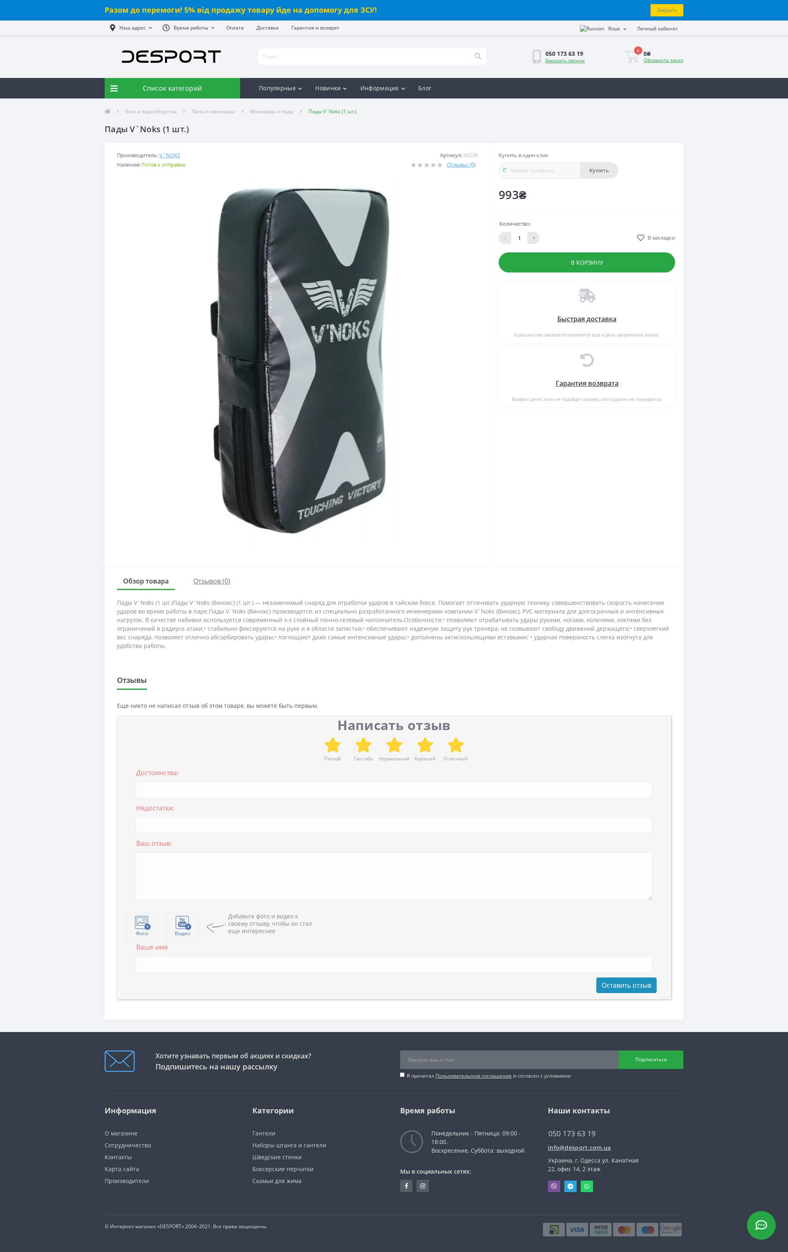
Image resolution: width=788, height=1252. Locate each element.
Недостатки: (155, 808)
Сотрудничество (128, 1145)
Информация (379, 88)
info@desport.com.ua (579, 1147)
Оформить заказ (663, 60)
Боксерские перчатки (283, 1169)
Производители (127, 1181)
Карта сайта (122, 1169)
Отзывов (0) (211, 581)
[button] (131, 28)
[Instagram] (423, 1186)
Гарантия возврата (587, 383)
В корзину (587, 262)
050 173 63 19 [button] (572, 1133)
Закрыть (667, 10)
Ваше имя (152, 947)
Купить (599, 170)
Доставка (268, 27)
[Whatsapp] (587, 1186)
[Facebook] (406, 1186)
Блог (424, 88)
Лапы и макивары (213, 111)
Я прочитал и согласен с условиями (489, 1075)
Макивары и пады (271, 111)
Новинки (328, 88)
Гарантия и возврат (315, 27)
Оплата (235, 27)
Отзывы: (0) (461, 164)
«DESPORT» (170, 1226)
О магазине (121, 1133)
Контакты (118, 1157)
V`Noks (169, 155)
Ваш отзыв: (154, 843)
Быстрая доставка (586, 318)
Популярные (277, 88)
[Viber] (554, 1186)
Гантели (263, 1133)
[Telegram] (570, 1186)
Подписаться (651, 1059)
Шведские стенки (277, 1157)
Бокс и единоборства (151, 111)
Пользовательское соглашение (473, 1075)
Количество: (515, 223)
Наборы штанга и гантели (289, 1145)
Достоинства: (157, 772)
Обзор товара (146, 581)
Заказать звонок (565, 60)
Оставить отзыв (626, 985)
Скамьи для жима (277, 1181)
